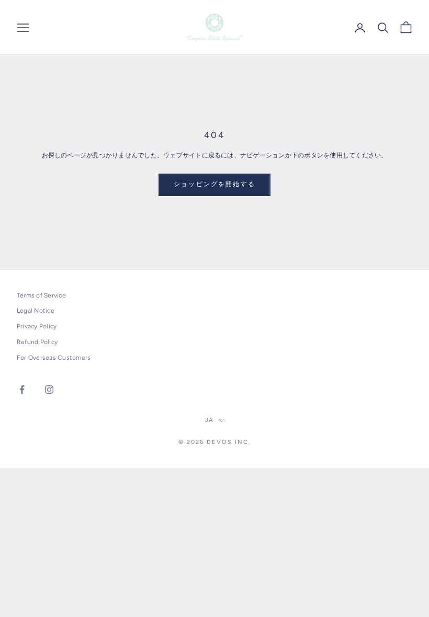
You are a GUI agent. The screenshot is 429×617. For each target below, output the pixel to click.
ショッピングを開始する (214, 184)
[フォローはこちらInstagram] (49, 389)
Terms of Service (41, 295)
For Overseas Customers (54, 357)
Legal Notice (35, 310)
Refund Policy (37, 342)
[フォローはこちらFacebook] (22, 389)
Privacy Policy (37, 326)
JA (209, 420)
